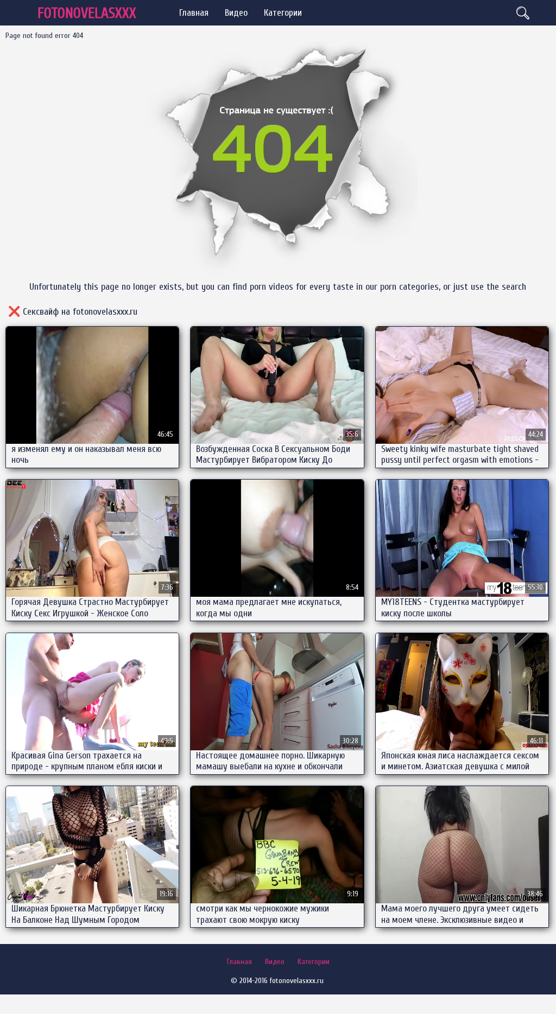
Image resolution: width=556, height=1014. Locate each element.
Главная (193, 13)
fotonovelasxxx (86, 13)
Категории (283, 13)
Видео (236, 13)
